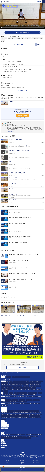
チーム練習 (20, 386)
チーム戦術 (14, 387)
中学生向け (18, 38)
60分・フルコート (15, 403)
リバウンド (27, 384)
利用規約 (22, 462)
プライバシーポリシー (7, 463)
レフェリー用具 (28, 434)
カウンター (39, 434)
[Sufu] (4, 1)
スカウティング (4, 445)
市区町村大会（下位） (15, 394)
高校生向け (22, 38)
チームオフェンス (37, 382)
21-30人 (31, 394)
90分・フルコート (29, 403)
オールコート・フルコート (32, 389)
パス (9, 382)
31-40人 (34, 394)
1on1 (38, 389)
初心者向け (31, 381)
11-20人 (27, 394)
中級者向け (36, 381)
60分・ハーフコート (9, 403)
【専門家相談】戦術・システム (6, 412)
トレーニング (3, 386)
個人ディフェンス (22, 384)
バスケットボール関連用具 (5, 436)
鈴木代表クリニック (9, 387)
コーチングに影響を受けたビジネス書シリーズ (29, 417)
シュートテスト (4, 407)
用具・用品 (3, 434)
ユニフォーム (35, 436)
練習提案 (3, 421)
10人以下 (23, 394)
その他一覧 (5, 391)
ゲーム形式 (37, 384)
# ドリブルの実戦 (12, 297)
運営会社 (7, 462)
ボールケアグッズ (18, 434)
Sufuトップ (2, 372)
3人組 (15, 389)
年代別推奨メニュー (4, 428)
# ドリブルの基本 (4, 297)
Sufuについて (22, 460)
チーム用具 (23, 434)
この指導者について (10, 131)
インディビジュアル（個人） (13, 401)
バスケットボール (8, 434)
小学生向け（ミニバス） (11, 38)
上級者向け (41, 38)
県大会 (3, 394)
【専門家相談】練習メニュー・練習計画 (18, 412)
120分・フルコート (4, 405)
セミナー (3, 396)
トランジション (32, 384)
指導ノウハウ (3, 443)
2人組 (13, 389)
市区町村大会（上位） (8, 394)
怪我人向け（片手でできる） (31, 387)
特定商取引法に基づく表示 (37, 462)
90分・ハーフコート (23, 403)
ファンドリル (27, 382)
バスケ (2, 38)
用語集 (3, 432)
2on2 (40, 389)
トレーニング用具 (34, 434)
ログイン (38, 1)
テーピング (3, 447)
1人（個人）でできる (35, 38)
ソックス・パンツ (29, 436)
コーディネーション (21, 382)
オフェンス (32, 382)
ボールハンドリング (14, 382)
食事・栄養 (3, 441)
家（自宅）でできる (28, 38)
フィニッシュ (24, 387)
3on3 (2, 391)
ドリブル (5, 38)
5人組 (21, 389)
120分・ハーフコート (36, 403)
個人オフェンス (4, 384)
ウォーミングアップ (10, 386)
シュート (3, 382)
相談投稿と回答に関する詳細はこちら (22, 117)
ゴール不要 (3, 387)
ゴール (25, 436)
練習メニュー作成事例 (5, 426)
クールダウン (16, 386)
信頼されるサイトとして (36, 460)
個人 (20, 394)
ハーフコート (25, 389)
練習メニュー (3, 381)
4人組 (18, 389)
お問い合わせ (22, 463)
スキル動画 (19, 387)
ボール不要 (39, 386)
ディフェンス (9, 384)
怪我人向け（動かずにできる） (6, 389)
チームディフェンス (15, 384)
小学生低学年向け (9, 381)
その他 (12, 436)
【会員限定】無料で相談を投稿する (22, 115)
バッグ (13, 434)
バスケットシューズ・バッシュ (18, 436)
